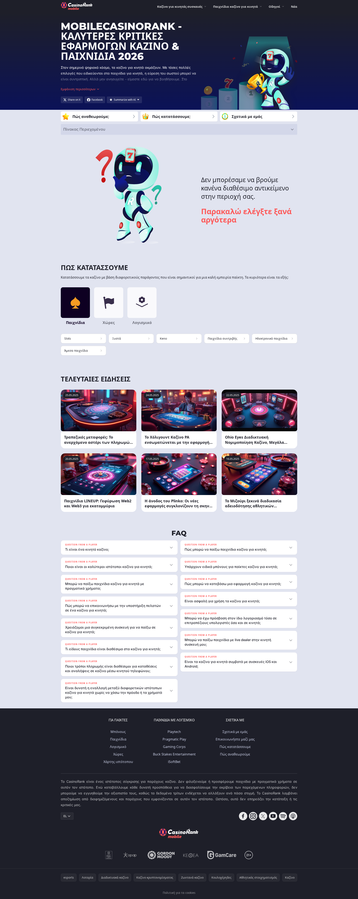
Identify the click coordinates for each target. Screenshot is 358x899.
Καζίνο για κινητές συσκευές (179, 6)
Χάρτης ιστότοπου (118, 761)
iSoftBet (174, 761)
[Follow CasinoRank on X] (263, 816)
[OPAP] (130, 855)
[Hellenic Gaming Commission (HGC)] (108, 855)
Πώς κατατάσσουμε (235, 746)
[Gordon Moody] (161, 855)
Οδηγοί (274, 6)
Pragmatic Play (174, 739)
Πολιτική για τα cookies (179, 893)
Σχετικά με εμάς (235, 731)
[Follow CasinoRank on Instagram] (253, 816)
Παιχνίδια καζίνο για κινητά (235, 6)
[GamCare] (221, 855)
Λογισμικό (118, 746)
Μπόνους (118, 731)
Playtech (174, 731)
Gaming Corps (174, 746)
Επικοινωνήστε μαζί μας (235, 739)
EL (65, 816)
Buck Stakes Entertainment (174, 754)
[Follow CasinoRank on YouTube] (273, 816)
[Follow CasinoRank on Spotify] (283, 816)
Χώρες (118, 754)
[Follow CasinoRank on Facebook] (243, 816)
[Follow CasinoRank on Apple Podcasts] (293, 816)
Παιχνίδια (118, 739)
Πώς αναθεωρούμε (235, 754)
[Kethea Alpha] (191, 855)
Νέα (294, 6)
